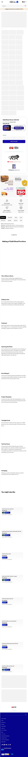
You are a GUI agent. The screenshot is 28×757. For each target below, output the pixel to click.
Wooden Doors (4, 737)
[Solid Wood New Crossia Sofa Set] (12, 613)
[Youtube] (6, 744)
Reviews (2, 724)
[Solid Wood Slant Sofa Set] (12, 591)
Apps (2, 720)
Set (3, 133)
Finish (4, 139)
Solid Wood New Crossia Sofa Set (9, 621)
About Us (3, 728)
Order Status (3, 718)
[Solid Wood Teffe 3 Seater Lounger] (12, 568)
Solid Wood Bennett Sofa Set (8, 666)
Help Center (3, 741)
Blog (2, 732)
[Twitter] (2, 744)
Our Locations (3, 730)
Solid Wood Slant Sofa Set (7, 598)
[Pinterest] (10, 744)
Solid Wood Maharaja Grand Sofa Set (10, 643)
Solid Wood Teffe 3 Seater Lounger (9, 576)
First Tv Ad (3, 734)
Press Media (3, 726)
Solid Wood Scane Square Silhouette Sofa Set (11, 531)
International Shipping (5, 735)
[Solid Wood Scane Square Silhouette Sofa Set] (12, 524)
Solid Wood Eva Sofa (6, 553)
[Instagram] (8, 744)
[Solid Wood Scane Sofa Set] (12, 501)
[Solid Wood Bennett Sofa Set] (12, 658)
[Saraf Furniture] (14, 2)
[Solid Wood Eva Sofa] (12, 546)
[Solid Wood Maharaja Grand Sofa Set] (12, 636)
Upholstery (5, 144)
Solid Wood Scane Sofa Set (8, 509)
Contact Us (3, 722)
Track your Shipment (5, 739)
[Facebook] (4, 744)
